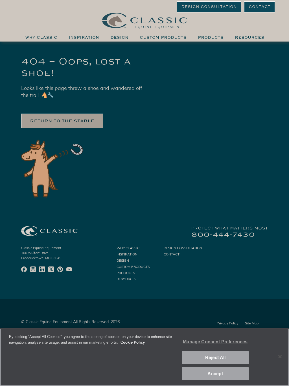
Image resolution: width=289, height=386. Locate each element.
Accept (215, 373)
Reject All (215, 357)
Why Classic (41, 37)
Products (211, 37)
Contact (259, 7)
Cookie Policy (133, 342)
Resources (249, 37)
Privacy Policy (227, 323)
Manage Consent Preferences (215, 341)
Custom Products (163, 37)
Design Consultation (209, 7)
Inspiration (84, 37)
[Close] (280, 356)
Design (119, 37)
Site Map (252, 323)
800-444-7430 (223, 234)
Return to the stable (62, 120)
